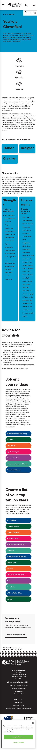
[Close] (33, 723)
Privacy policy (18, 691)
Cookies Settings (18, 742)
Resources (18, 702)
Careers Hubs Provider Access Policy (18, 708)
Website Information (18, 688)
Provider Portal (18, 705)
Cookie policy (18, 694)
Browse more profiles (14, 635)
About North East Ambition (18, 685)
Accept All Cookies (18, 737)
